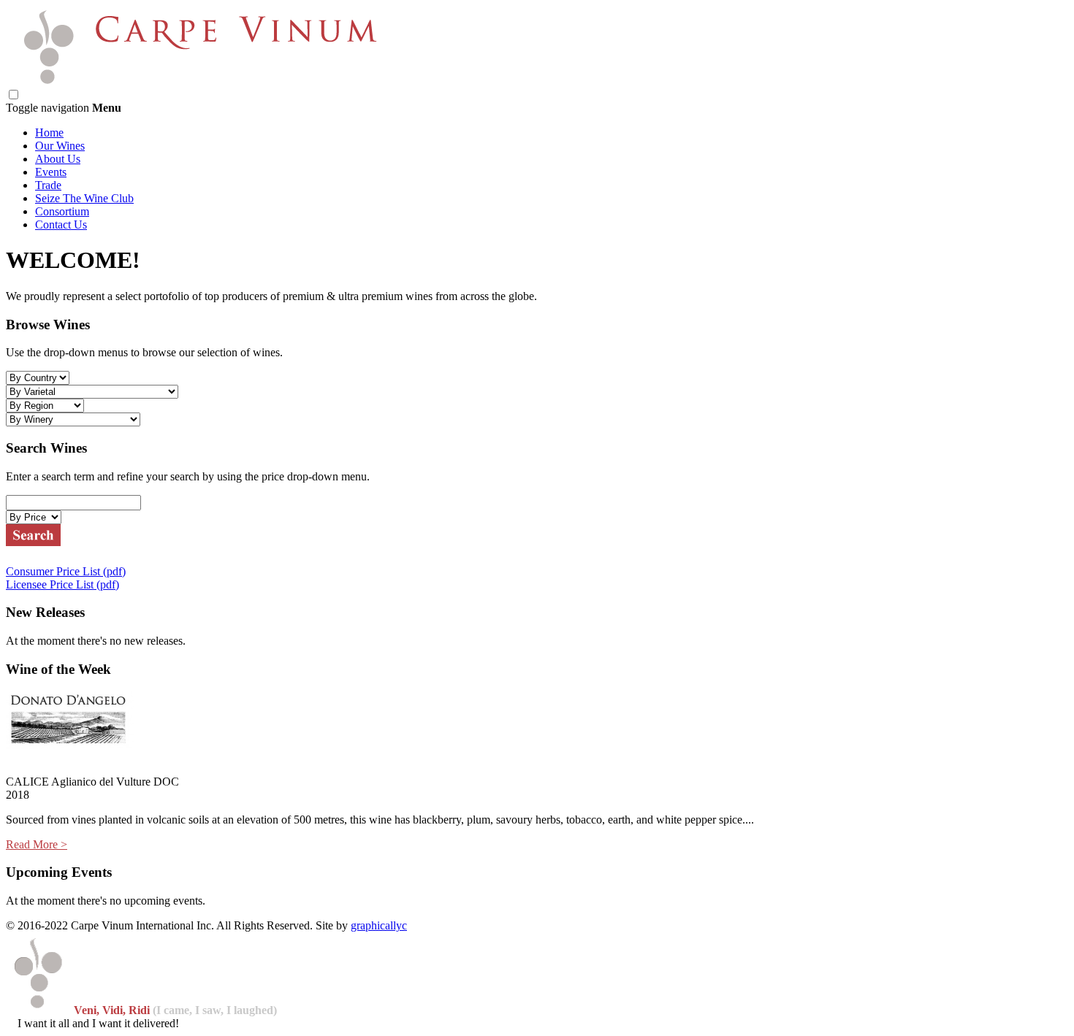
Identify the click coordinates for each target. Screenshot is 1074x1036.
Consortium (62, 211)
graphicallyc (379, 925)
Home (49, 132)
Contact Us (61, 224)
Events (50, 172)
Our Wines (60, 145)
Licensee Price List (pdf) (62, 584)
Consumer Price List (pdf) (66, 571)
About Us (57, 159)
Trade (48, 185)
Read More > (36, 844)
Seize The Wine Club (84, 198)
